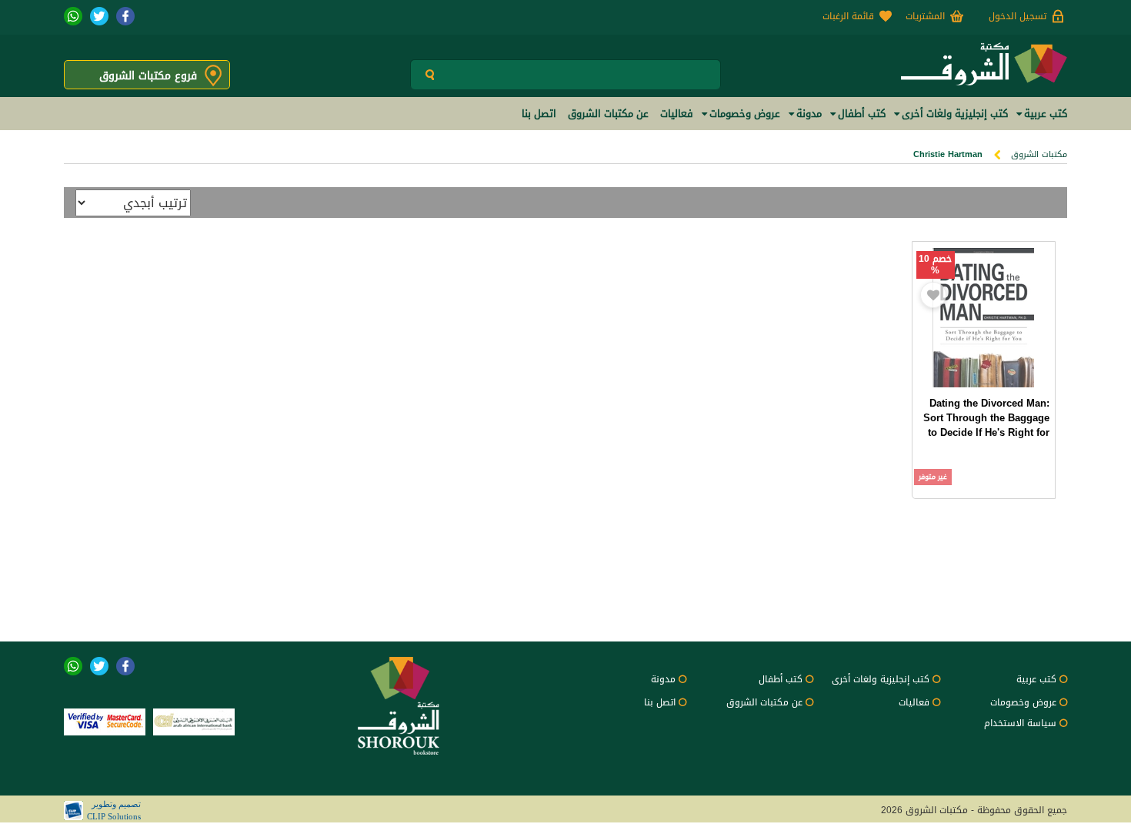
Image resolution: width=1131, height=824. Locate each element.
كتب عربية (1036, 679)
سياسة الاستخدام (1020, 723)
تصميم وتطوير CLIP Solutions (114, 810)
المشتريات (925, 16)
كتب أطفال (780, 679)
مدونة (663, 679)
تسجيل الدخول (1017, 16)
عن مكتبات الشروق (764, 702)
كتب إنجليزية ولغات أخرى (880, 679)
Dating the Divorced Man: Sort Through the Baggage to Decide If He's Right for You (986, 425)
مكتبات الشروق (1039, 154)
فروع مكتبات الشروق (148, 75)
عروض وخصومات (1023, 702)
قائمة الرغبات (848, 16)
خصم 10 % (935, 265)
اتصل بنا (660, 702)
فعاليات (914, 702)
